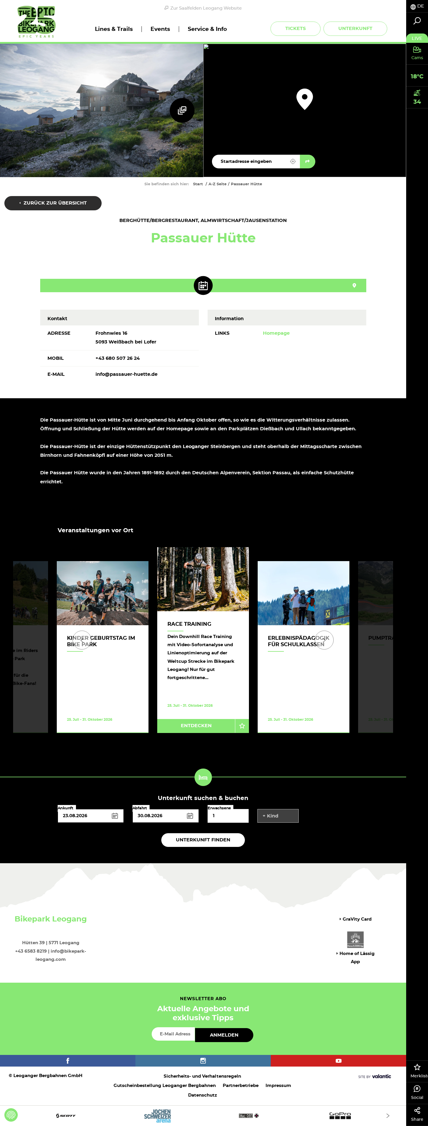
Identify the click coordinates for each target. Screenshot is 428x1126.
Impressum (278, 1085)
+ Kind (270, 816)
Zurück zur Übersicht (54, 203)
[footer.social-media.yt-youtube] (338, 1061)
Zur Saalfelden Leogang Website (206, 8)
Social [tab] (417, 1098)
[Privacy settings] (11, 1115)
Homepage (276, 333)
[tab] (417, 6)
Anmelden (224, 1035)
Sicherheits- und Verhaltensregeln (202, 1076)
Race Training (189, 624)
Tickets (295, 28)
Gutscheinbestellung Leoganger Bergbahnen (165, 1085)
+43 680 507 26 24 (117, 358)
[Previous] (81, 640)
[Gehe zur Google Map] (307, 161)
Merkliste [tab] (419, 1076)
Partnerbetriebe (241, 1085)
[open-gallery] (182, 110)
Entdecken (196, 725)
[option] (203, 647)
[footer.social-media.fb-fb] (67, 1061)
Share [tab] (417, 1120)
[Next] (324, 640)
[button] (293, 161)
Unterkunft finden (203, 840)
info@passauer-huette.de (126, 374)
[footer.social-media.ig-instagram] (203, 1061)
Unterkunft (355, 28)
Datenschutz (202, 1095)
